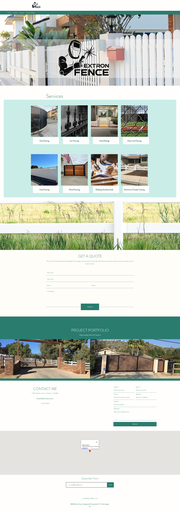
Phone (116, 394)
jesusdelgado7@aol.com (90, 498)
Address (138, 394)
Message (116, 408)
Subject (116, 401)
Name (116, 387)
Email (138, 387)
